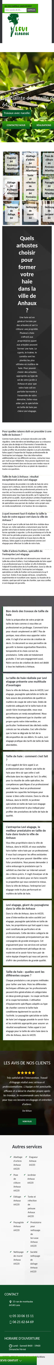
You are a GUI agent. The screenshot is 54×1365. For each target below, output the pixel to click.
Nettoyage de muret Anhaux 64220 (19, 1258)
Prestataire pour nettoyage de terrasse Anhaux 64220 (35, 1234)
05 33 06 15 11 (14, 2)
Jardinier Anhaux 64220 (31, 1179)
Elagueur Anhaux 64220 (33, 1161)
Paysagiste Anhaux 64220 (19, 1226)
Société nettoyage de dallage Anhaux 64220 (35, 1262)
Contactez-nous (16, 125)
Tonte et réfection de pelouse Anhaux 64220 (32, 1207)
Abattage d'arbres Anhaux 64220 (18, 1163)
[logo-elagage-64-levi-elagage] (17, 26)
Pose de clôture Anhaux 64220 (17, 1183)
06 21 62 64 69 (34, 2)
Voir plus (27, 1121)
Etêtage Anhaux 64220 (17, 1201)
